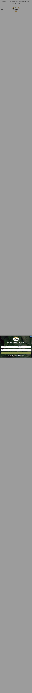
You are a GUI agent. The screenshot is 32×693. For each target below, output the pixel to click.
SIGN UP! (16, 352)
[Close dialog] (31, 336)
